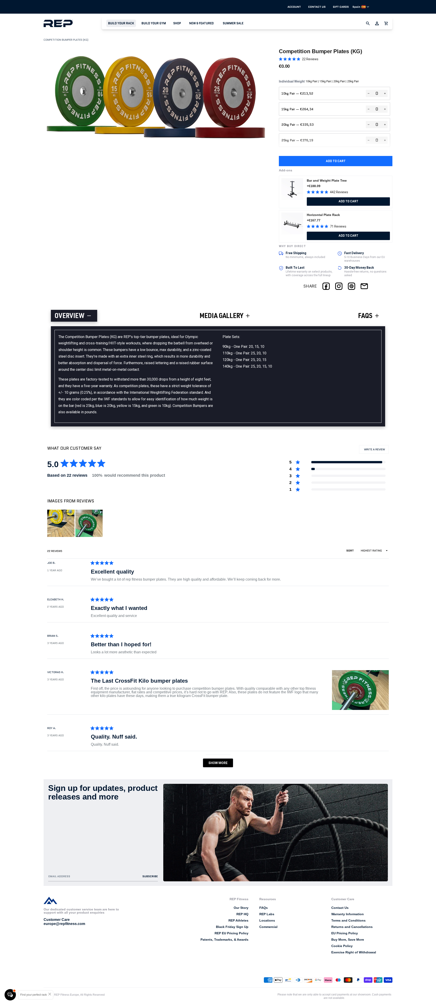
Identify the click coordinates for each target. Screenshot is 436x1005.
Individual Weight (319, 81)
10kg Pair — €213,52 (297, 93)
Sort (350, 550)
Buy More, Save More (347, 939)
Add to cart (336, 161)
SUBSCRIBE (150, 876)
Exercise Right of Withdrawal (353, 952)
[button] (121, 23)
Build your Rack (121, 23)
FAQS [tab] (365, 316)
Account (294, 6)
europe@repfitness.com (64, 924)
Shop (177, 23)
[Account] (377, 23)
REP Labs (266, 914)
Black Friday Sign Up (232, 927)
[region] (75, 523)
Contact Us (317, 6)
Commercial (268, 927)
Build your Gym (153, 23)
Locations (267, 920)
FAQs (263, 908)
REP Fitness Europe (66, 994)
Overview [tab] (69, 316)
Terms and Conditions (348, 920)
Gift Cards (341, 6)
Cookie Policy (342, 946)
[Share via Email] (364, 286)
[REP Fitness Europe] (73, 23)
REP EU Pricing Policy (231, 933)
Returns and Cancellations (352, 927)
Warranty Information (347, 914)
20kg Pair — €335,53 (297, 124)
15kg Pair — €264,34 (297, 109)
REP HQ (242, 914)
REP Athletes (238, 920)
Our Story (241, 908)
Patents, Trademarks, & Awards (224, 939)
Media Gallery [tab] (221, 316)
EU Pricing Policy (344, 933)
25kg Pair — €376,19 (297, 140)
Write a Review (376, 450)
